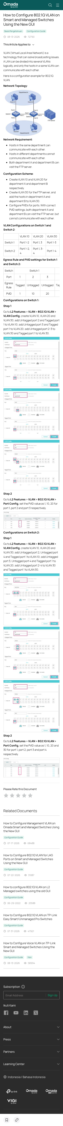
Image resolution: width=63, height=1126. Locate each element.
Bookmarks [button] (6, 1120)
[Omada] (31, 1091)
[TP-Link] (11, 1091)
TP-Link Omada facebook (6, 1012)
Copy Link (16, 1120)
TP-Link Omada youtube (16, 1012)
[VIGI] (11, 1101)
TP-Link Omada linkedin (26, 1012)
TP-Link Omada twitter (35, 1012)
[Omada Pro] (51, 1091)
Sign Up (52, 995)
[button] (50, 5)
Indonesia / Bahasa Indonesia (26, 1077)
